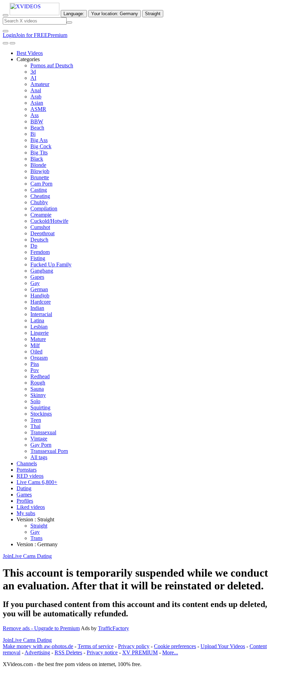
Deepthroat (42, 233)
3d (33, 72)
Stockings (41, 414)
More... (170, 652)
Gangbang (41, 271)
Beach (37, 128)
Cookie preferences (175, 646)
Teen (35, 420)
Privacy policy (133, 646)
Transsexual (43, 432)
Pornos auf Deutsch (51, 65)
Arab (35, 96)
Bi (33, 134)
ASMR (38, 109)
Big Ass (39, 140)
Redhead (40, 376)
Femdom (40, 252)
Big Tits (39, 152)
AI (33, 78)
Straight (38, 526)
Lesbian (39, 327)
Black (36, 159)
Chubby (39, 202)
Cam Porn (41, 184)
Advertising (37, 652)
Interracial (41, 314)
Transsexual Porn (49, 451)
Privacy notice (102, 652)
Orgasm (39, 358)
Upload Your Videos (223, 646)
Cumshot (40, 227)
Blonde (38, 165)
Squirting (40, 407)
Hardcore (40, 302)
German (39, 289)
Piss (34, 364)
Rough (37, 383)
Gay (35, 283)
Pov (34, 370)
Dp (33, 246)
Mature (38, 339)
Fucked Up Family (50, 264)
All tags (38, 457)
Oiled (36, 351)
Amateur (39, 84)
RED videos (30, 476)
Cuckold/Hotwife (49, 221)
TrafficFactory (113, 628)
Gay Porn (40, 445)
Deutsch (39, 240)
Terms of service (96, 646)
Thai (35, 426)
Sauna (37, 389)
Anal (35, 90)
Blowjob (39, 171)
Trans (36, 538)
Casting (38, 190)
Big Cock (40, 146)
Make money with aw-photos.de (38, 646)
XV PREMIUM (140, 652)
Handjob (39, 295)
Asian (36, 103)
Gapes (37, 277)
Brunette (39, 177)
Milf (35, 345)
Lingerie (39, 333)
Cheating (40, 196)
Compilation (43, 208)
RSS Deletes (68, 652)
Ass (34, 115)
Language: (74, 13)
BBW (36, 121)
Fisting (37, 258)
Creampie (40, 215)
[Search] (69, 22)
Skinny (38, 395)
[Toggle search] (5, 15)
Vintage (38, 439)
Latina (37, 320)
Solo (35, 401)
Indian (37, 308)
